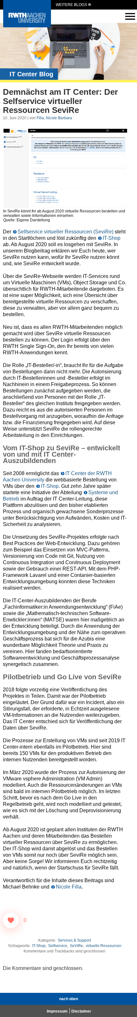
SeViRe (76, 946)
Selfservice (57, 946)
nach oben (68, 999)
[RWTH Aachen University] (27, 25)
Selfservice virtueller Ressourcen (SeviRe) (65, 231)
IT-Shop (111, 238)
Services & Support (74, 940)
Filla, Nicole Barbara (54, 118)
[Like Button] (11, 920)
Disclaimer (81, 1011)
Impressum (57, 1011)
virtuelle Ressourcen (103, 946)
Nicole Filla (69, 886)
